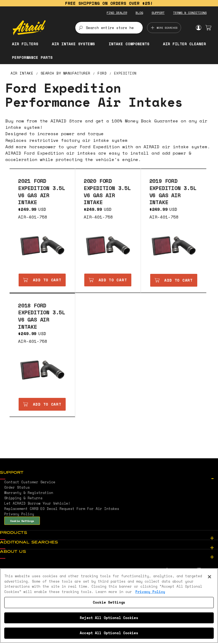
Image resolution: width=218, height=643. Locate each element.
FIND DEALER (117, 12)
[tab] (109, 473)
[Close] (209, 577)
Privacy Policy (150, 591)
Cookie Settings (22, 521)
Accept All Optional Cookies (109, 633)
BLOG (139, 12)
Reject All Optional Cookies (109, 617)
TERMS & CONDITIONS (190, 12)
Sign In (198, 27)
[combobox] (109, 28)
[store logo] (41, 27)
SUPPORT (158, 12)
